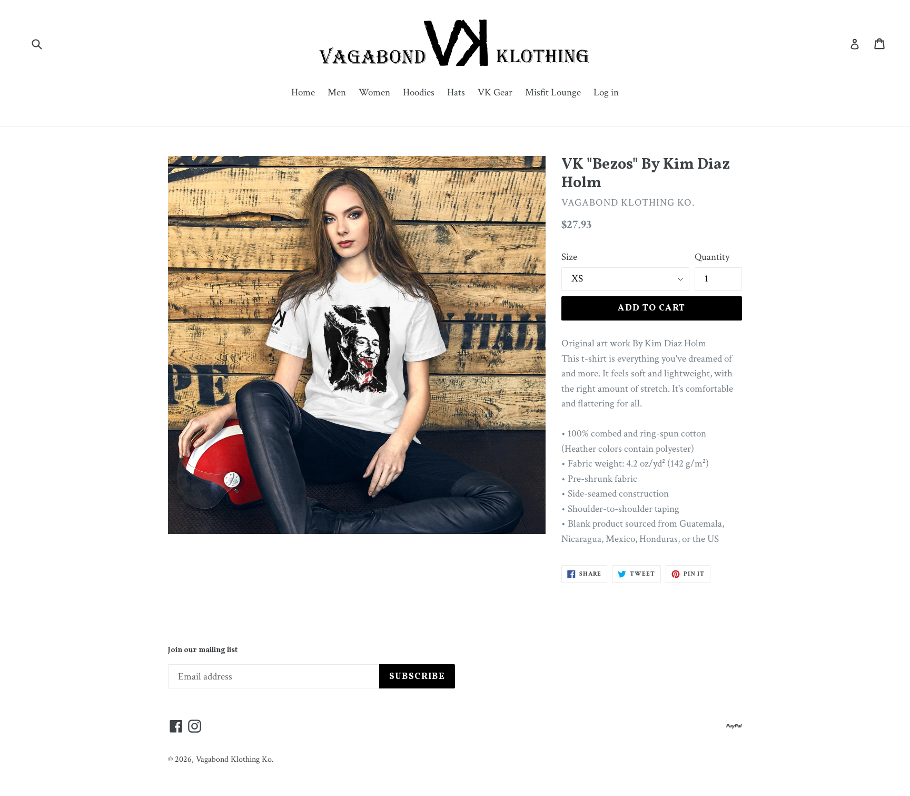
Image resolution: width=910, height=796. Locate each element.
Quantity (712, 257)
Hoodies (418, 92)
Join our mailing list (203, 650)
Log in (606, 92)
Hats (456, 92)
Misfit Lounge (553, 92)
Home (303, 92)
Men (337, 92)
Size (569, 257)
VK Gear (495, 92)
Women (374, 92)
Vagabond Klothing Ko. (235, 759)
